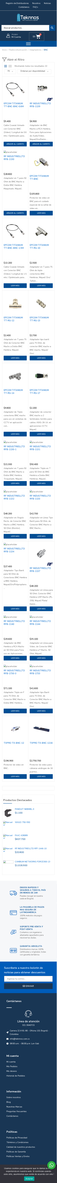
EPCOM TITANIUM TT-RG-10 (39, 246)
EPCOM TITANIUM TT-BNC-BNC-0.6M (14, 105)
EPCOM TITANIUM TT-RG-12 (13, 319)
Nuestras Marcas (14, 1106)
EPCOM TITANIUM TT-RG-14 (13, 392)
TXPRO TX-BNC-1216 (41, 742)
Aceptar (29, 1178)
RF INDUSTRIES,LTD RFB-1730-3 (14, 672)
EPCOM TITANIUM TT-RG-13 (39, 319)
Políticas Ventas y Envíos (18, 1156)
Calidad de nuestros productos (20, 1147)
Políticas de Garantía (16, 1151)
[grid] (5, 66)
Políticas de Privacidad (16, 1137)
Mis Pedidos (11, 1066)
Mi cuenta (10, 1061)
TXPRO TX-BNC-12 (14, 742)
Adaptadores (35, 49)
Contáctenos (12, 1116)
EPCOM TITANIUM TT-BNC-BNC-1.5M (14, 246)
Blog (8, 1102)
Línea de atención (28, 1021)
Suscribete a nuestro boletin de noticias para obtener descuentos (24, 970)
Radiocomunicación (18, 49)
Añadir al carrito (15, 144)
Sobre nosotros (13, 1097)
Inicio (4, 49)
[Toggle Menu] (28, 43)
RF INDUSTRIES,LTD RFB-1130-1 (14, 448)
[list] (10, 66)
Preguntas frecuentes (16, 1111)
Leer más (41, 213)
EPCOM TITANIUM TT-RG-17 (39, 392)
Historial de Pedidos (15, 1075)
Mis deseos (11, 1071)
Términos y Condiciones (17, 1142)
